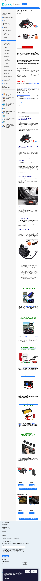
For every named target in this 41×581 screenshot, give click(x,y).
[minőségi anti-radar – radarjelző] (28, 297)
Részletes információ (20, 102)
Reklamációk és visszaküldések (7, 530)
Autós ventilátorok (7, 56)
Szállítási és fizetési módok (6, 528)
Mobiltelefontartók (7, 36)
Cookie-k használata (5, 534)
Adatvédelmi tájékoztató (6, 527)
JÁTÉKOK (3, 86)
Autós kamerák (6, 66)
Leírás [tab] (19, 112)
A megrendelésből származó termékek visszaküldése (10, 538)
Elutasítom (28, 571)
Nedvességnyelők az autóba (8, 69)
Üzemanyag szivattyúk (7, 59)
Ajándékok (5, 84)
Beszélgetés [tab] (23, 112)
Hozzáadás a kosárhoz (28, 47)
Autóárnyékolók (6, 53)
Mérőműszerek (6, 73)
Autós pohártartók (7, 46)
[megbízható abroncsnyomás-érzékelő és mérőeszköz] (28, 446)
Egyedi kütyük (5, 83)
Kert (4, 26)
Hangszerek (5, 77)
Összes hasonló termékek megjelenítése (28, 488)
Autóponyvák (6, 54)
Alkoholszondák (6, 34)
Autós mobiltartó (6, 51)
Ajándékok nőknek (6, 80)
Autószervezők (6, 49)
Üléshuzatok (6, 37)
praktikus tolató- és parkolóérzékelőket (30, 367)
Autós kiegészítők (7, 60)
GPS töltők (5, 33)
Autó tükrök (6, 63)
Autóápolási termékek (7, 57)
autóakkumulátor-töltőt (34, 393)
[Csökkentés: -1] (21, 47)
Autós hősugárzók (7, 50)
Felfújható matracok (7, 43)
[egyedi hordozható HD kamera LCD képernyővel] (28, 327)
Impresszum (4, 535)
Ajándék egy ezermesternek (8, 74)
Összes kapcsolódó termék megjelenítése (28, 518)
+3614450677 (5, 563)
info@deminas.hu (6, 561)
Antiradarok (6, 64)
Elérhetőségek (4, 531)
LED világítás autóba (7, 44)
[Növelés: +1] (21, 46)
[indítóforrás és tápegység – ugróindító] (28, 414)
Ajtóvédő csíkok (6, 41)
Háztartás (5, 27)
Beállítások (7, 578)
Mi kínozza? (5, 16)
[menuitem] (6, 8)
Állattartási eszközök (6, 24)
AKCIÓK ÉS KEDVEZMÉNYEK (7, 13)
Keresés (24, 4)
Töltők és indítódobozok (8, 70)
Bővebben (21, 513)
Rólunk (3, 536)
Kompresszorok (6, 40)
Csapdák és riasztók (6, 23)
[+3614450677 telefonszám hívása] (3, 0)
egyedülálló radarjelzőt (30, 306)
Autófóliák (5, 47)
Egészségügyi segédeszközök (8, 17)
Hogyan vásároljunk (19, 0)
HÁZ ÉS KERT (4, 21)
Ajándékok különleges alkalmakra (8, 79)
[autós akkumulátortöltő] (28, 384)
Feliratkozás (5, 556)
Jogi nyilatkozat (4, 532)
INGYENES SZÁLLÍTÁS (6, 87)
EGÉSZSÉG (4, 14)
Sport (4, 20)
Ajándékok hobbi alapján (7, 30)
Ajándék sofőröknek (7, 31)
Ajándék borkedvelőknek (8, 76)
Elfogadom (34, 571)
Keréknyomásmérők (7, 67)
